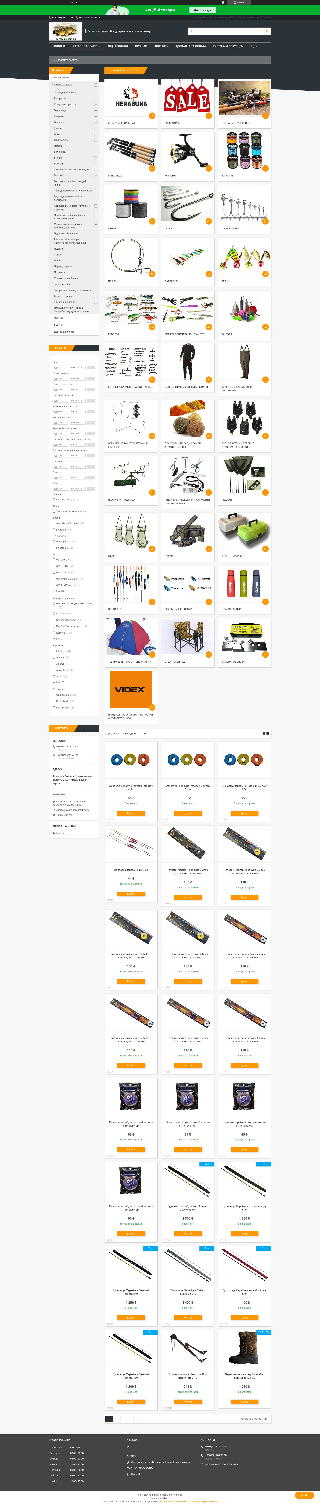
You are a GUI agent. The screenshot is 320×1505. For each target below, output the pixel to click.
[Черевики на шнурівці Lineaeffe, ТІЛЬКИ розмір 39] (244, 1348)
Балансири (172, 281)
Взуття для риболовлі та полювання (68, 198)
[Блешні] (244, 256)
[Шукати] (267, 31)
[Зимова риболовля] (244, 636)
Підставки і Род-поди (121, 499)
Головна (59, 46)
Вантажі (226, 334)
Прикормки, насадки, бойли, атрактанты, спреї (70, 217)
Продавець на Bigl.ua (160, 1498)
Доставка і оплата (64, 331)
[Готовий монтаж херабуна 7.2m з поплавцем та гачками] (187, 844)
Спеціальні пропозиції (235, 123)
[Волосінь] (244, 150)
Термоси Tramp (231, 609)
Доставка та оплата (191, 46)
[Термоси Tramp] (244, 583)
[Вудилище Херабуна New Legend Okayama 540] (187, 1180)
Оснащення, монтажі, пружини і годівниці (72, 207)
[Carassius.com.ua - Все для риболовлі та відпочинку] (65, 31)
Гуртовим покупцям (228, 46)
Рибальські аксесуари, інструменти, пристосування (70, 241)
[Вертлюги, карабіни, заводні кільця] (131, 361)
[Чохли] (187, 531)
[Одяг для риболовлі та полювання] (187, 361)
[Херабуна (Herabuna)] (131, 97)
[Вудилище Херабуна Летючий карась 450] (131, 1348)
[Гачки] (187, 203)
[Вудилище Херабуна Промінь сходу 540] (244, 1180)
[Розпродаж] (187, 97)
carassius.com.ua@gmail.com (72, 810)
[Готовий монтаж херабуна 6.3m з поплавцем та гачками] (244, 844)
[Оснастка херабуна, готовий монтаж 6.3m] (244, 760)
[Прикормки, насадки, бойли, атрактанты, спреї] (187, 418)
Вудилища (115, 175)
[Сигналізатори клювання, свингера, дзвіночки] (244, 418)
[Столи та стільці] (187, 636)
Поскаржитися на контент (173, 1501)
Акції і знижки (117, 46)
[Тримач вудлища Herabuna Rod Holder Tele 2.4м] (187, 1348)
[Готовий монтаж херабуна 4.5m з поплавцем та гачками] (187, 928)
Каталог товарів (85, 46)
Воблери (113, 334)
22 (130, 1418)
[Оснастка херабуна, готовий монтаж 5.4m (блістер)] (187, 1096)
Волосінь (227, 175)
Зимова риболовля (233, 661)
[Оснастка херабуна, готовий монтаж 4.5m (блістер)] (131, 1096)
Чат (307, 1495)
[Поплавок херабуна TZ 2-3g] (131, 844)
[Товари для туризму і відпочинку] (131, 636)
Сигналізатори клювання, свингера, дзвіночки (68, 226)
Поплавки (114, 609)
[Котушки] (187, 150)
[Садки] (131, 531)
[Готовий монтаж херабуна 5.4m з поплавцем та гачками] (131, 928)
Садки (112, 556)
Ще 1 (59, 638)
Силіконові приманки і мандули (185, 334)
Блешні (225, 281)
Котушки (170, 175)
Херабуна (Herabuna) (121, 123)
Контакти (161, 46)
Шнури (112, 228)
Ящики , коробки (232, 556)
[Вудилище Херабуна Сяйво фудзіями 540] (187, 1264)
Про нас (141, 46)
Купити (131, 813)
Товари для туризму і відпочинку (129, 661)
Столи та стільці (175, 661)
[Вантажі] (244, 309)
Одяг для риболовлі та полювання (187, 386)
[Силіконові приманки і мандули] (187, 309)
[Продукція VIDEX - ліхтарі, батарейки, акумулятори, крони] (131, 689)
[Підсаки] (244, 474)
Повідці (113, 281)
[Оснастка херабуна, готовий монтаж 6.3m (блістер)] (244, 1096)
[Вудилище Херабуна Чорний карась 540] (244, 1264)
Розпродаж (172, 123)
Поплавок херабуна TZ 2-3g (131, 869)
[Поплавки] (131, 583)
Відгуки (58, 324)
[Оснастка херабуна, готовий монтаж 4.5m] (131, 760)
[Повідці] (131, 256)
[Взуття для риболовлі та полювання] (244, 361)
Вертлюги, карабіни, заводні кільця (130, 386)
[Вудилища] (131, 150)
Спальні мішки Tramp (178, 609)
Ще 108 (60, 682)
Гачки (168, 228)
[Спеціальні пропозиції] (244, 97)
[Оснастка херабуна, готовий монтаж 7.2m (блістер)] (131, 1180)
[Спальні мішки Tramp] (187, 583)
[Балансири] (187, 256)
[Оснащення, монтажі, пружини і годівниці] (131, 418)
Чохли (169, 556)
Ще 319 (60, 591)
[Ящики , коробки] (244, 531)
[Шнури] (131, 203)
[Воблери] (131, 309)
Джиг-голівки (230, 228)
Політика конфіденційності (203, 1501)
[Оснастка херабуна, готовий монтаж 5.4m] (187, 760)
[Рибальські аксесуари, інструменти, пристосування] (187, 474)
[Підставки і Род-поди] (131, 474)
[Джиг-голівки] (244, 203)
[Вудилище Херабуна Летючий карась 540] (131, 1264)
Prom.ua (178, 1495)
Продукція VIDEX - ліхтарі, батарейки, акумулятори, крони (71, 310)
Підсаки (226, 499)
